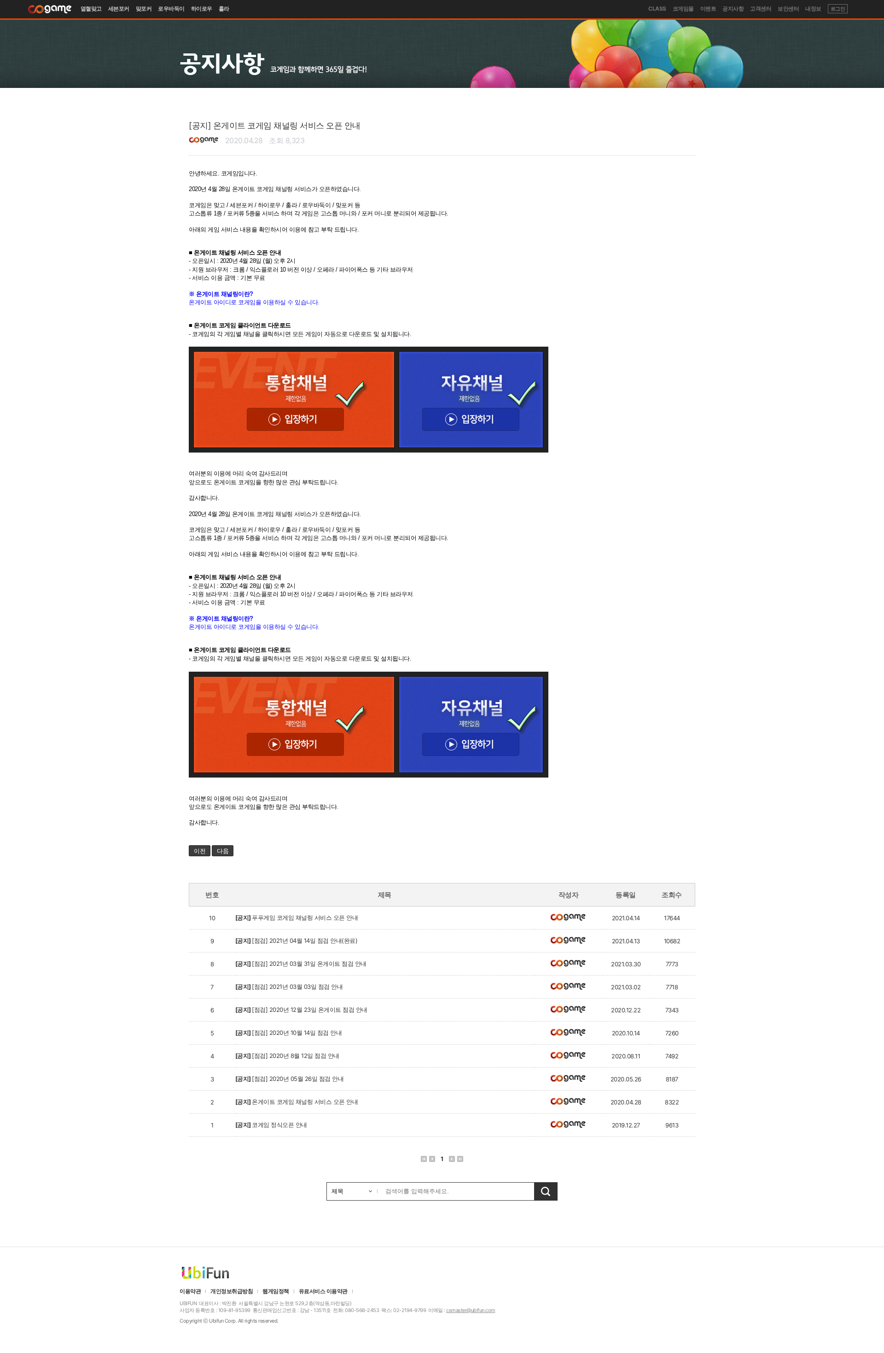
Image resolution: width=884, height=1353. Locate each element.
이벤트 (708, 8)
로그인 (838, 9)
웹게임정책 (275, 1291)
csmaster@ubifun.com (470, 1310)
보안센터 (788, 8)
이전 (199, 850)
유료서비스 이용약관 (323, 1291)
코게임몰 (683, 8)
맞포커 (144, 8)
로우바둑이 (171, 8)
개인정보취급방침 (231, 1291)
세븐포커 (118, 8)
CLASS (657, 8)
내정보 (813, 8)
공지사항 (733, 8)
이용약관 (190, 1291)
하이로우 (201, 8)
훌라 (224, 8)
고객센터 (760, 8)
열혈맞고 (91, 8)
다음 (222, 850)
